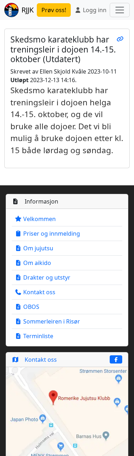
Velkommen (39, 219)
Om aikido (36, 263)
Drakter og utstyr (46, 277)
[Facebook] (116, 359)
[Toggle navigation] (120, 10)
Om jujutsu (37, 248)
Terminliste (37, 336)
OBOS (30, 307)
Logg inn (93, 10)
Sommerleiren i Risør (51, 321)
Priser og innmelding (51, 233)
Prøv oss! (53, 10)
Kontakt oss (38, 292)
